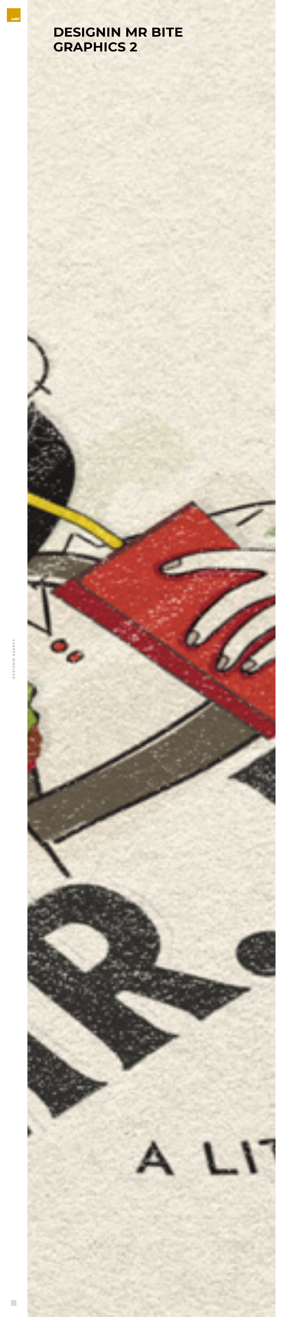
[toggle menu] (13, 1303)
